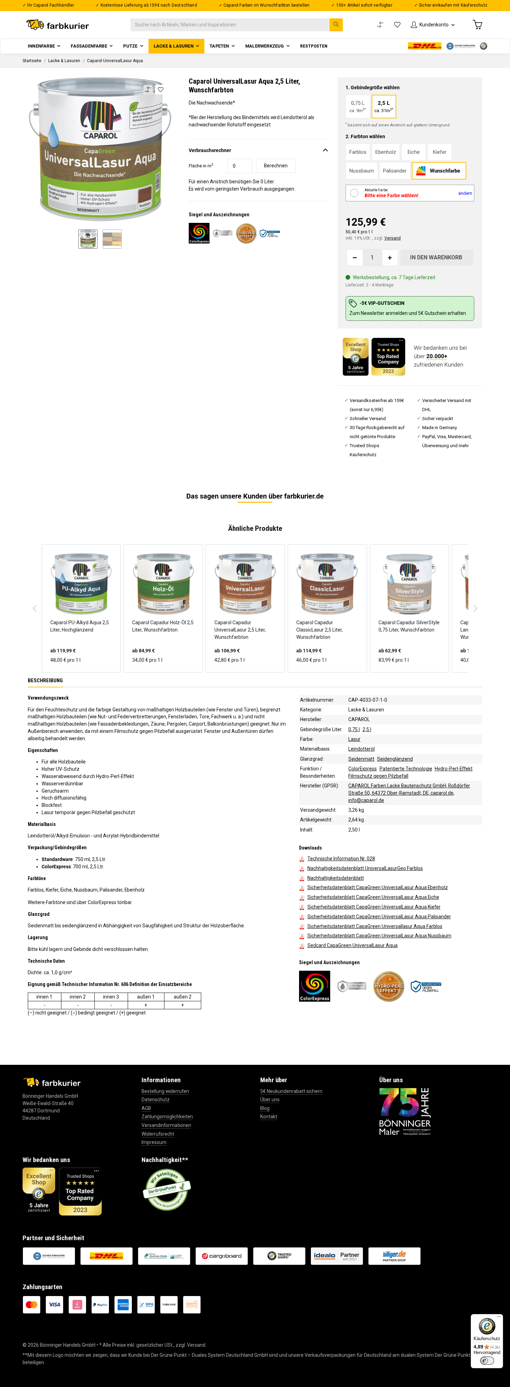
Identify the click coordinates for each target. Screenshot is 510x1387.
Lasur (354, 739)
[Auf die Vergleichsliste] (148, 89)
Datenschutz (156, 1099)
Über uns (270, 1099)
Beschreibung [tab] (45, 680)
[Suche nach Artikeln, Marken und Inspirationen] (336, 24)
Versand (392, 238)
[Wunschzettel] (397, 25)
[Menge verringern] (355, 258)
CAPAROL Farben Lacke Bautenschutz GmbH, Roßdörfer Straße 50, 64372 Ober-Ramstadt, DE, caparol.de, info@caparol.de (409, 793)
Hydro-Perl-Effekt (454, 768)
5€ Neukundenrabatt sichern (291, 1091)
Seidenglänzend (395, 758)
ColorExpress (362, 768)
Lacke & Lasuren (366, 709)
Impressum (154, 1142)
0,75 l (354, 729)
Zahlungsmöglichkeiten (167, 1116)
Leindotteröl (361, 749)
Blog (265, 1108)
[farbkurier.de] (59, 25)
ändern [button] (465, 193)
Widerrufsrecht (158, 1134)
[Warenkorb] (477, 25)
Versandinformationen (166, 1125)
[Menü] (499, 1318)
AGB (146, 1108)
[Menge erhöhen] (390, 258)
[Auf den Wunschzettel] (160, 89)
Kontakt (268, 1116)
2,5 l (367, 729)
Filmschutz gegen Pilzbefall (378, 776)
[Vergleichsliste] (380, 24)
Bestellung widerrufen (165, 1091)
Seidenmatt (361, 758)
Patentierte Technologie (406, 768)
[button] (433, 25)
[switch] (487, 1360)
